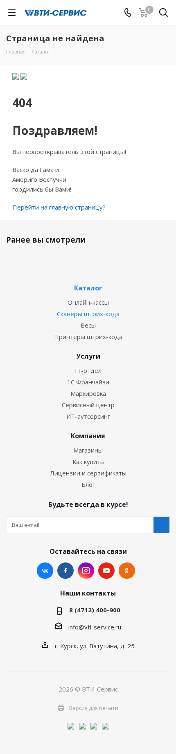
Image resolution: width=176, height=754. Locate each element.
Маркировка (88, 393)
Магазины (88, 450)
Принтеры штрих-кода (88, 336)
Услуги (88, 356)
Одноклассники (127, 570)
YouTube (106, 570)
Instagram (86, 570)
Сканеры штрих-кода (88, 314)
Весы (88, 325)
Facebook (65, 570)
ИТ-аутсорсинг (88, 416)
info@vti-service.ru (94, 627)
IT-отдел (88, 370)
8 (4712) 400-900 (94, 610)
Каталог (88, 287)
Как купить (88, 461)
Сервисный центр (88, 405)
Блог (88, 484)
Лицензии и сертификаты (88, 473)
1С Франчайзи (88, 382)
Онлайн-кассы (88, 302)
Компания (88, 435)
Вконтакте (45, 570)
